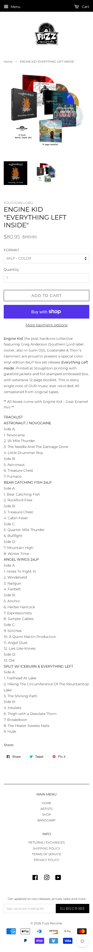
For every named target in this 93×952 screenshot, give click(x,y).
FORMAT (11, 250)
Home (8, 61)
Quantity (11, 269)
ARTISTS (46, 809)
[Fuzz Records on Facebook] (35, 878)
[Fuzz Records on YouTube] (58, 878)
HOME (46, 803)
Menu (15, 6)
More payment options (46, 325)
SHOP (46, 814)
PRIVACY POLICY (46, 860)
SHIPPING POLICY (46, 848)
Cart (85, 6)
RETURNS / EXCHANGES (47, 842)
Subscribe (72, 908)
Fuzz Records (52, 923)
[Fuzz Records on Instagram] (46, 878)
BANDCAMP (46, 820)
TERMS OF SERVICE (46, 854)
